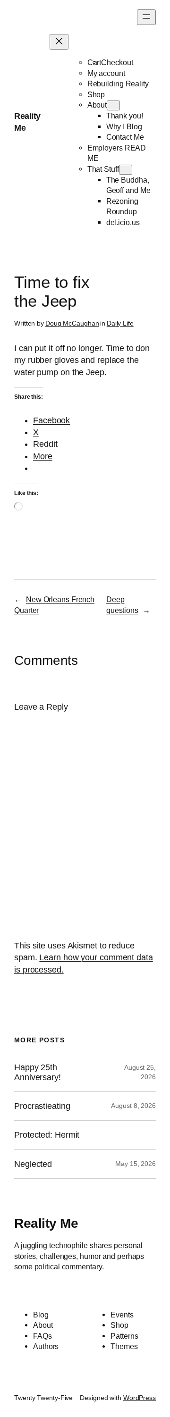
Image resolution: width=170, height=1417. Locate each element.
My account (106, 73)
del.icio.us (123, 222)
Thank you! (124, 115)
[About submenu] (113, 105)
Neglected (33, 1164)
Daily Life (120, 323)
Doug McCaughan (72, 323)
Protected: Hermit (46, 1135)
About (97, 105)
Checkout (117, 62)
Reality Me (46, 1223)
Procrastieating (42, 1106)
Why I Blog (124, 126)
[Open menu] (146, 17)
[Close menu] (59, 42)
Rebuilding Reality (118, 83)
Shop (96, 94)
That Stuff (103, 169)
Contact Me (125, 137)
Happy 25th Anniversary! (37, 1072)
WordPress (139, 1397)
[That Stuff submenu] (125, 170)
